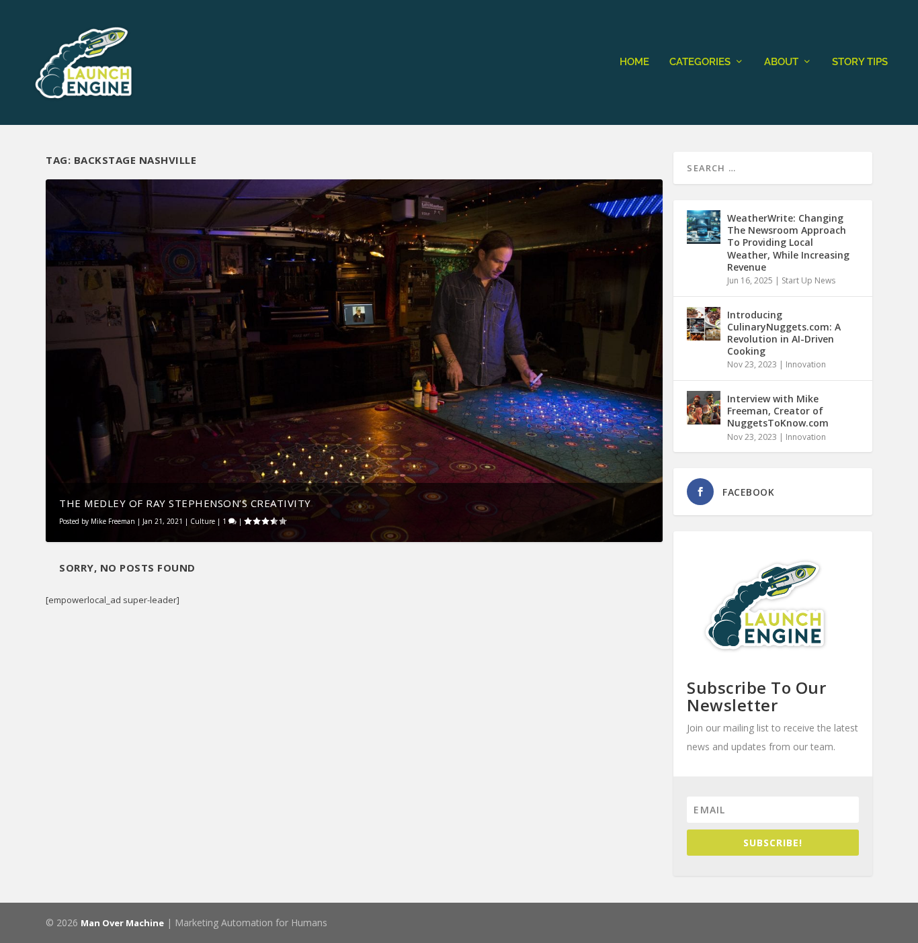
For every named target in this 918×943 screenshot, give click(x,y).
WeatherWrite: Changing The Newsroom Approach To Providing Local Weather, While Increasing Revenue (788, 242)
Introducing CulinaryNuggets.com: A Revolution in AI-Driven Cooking (784, 333)
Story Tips (860, 62)
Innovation (806, 364)
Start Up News (808, 280)
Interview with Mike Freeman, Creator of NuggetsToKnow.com (778, 410)
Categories (700, 62)
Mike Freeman (113, 521)
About (781, 62)
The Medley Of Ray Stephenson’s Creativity (185, 503)
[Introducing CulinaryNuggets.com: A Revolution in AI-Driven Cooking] (703, 324)
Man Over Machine (122, 923)
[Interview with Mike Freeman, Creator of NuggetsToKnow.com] (703, 407)
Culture (202, 521)
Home (634, 62)
